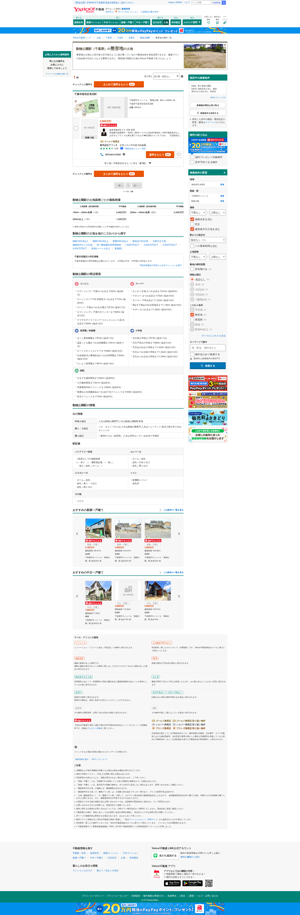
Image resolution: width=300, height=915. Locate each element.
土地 (166, 22)
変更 (222, 184)
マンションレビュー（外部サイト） (144, 819)
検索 (224, 3)
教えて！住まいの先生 (108, 870)
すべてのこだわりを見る (214, 335)
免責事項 (172, 895)
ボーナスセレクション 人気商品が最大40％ (138, 11)
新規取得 (126, 8)
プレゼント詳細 (93, 728)
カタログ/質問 (190, 22)
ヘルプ (187, 2)
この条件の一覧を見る (173, 509)
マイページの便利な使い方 (57, 73)
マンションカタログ (82, 870)
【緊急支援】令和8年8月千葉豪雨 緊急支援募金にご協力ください (104, 2)
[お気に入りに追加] (178, 154)
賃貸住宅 (78, 22)
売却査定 (175, 22)
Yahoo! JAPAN (175, 2)
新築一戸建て (127, 22)
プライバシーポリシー (93, 895)
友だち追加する (168, 855)
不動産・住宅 (79, 852)
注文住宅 (157, 22)
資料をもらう (159, 154)
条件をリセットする (218, 97)
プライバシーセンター (118, 895)
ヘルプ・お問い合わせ (207, 895)
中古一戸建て (142, 22)
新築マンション (94, 22)
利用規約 (136, 895)
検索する (210, 365)
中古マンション (111, 22)
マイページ (210, 122)
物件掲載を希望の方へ (154, 895)
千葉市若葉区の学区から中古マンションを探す (160, 265)
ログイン (110, 11)
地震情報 (217, 2)
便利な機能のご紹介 (190, 856)
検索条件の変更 (198, 172)
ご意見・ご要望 (186, 895)
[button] (77, 523)
